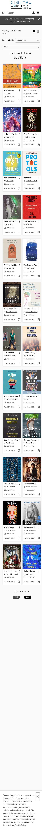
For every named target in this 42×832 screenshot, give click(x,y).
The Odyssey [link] (9, 90)
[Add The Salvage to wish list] (19, 538)
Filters (6, 47)
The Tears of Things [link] (31, 265)
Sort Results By (8, 40)
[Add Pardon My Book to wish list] (38, 407)
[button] (34, 32)
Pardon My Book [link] (30, 396)
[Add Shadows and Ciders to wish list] (38, 494)
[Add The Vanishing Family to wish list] (38, 363)
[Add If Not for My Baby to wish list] (19, 144)
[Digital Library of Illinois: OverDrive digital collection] (21, 5)
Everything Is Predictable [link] (11, 440)
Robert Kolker (30, 356)
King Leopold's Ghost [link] (11, 309)
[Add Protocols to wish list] (38, 188)
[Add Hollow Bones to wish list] (38, 581)
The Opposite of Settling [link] (11, 178)
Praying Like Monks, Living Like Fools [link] (11, 265)
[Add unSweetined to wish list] (19, 363)
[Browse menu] (38, 12)
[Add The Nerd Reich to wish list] (38, 232)
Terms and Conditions (11, 798)
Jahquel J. (9, 224)
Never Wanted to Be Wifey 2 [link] (11, 222)
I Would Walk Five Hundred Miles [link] (11, 484)
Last (27, 597)
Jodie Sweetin (10, 356)
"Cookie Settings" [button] (19, 816)
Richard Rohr (30, 268)
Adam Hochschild (11, 312)
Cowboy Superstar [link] (31, 440)
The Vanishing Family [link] (31, 353)
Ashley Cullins (30, 137)
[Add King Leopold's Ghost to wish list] (19, 319)
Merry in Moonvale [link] (11, 571)
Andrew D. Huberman (32, 181)
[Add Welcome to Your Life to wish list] (38, 538)
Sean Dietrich (10, 487)
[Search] (3, 13)
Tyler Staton (10, 268)
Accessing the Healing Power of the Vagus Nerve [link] (31, 309)
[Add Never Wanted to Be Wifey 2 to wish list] (19, 232)
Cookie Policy (20, 825)
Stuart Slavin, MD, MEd (12, 399)
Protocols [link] (27, 178)
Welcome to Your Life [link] (31, 527)
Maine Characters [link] (30, 90)
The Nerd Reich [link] (30, 222)
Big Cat (28, 399)
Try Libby (9, 18)
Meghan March (30, 443)
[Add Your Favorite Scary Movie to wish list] (38, 144)
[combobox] (16, 13)
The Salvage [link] (9, 527)
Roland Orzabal (31, 530)
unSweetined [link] (9, 353)
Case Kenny (10, 181)
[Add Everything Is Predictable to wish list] (19, 450)
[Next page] (28, 591)
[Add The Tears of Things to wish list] (38, 276)
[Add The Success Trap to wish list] (19, 407)
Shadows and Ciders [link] (31, 484)
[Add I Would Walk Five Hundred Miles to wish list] (19, 494)
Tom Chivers (10, 443)
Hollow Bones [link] (29, 571)
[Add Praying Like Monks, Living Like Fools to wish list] (19, 276)
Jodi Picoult (29, 574)
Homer (8, 93)
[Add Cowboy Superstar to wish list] (38, 450)
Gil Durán (29, 224)
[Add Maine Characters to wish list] (38, 101)
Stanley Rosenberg (32, 312)
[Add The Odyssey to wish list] (19, 101)
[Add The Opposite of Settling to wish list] (19, 188)
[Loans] (33, 13)
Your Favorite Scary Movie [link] (31, 134)
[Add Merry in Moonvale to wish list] (19, 581)
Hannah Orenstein (31, 93)
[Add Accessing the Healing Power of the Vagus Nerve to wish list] (38, 319)
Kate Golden (10, 137)
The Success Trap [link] (11, 396)
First (16, 597)
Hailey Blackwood (31, 487)
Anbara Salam (10, 530)
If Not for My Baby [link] (11, 134)
